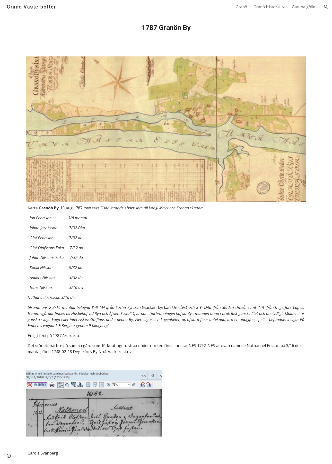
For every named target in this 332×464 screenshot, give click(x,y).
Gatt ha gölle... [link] (304, 6)
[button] (326, 7)
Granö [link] (241, 6)
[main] (166, 27)
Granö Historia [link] (266, 6)
